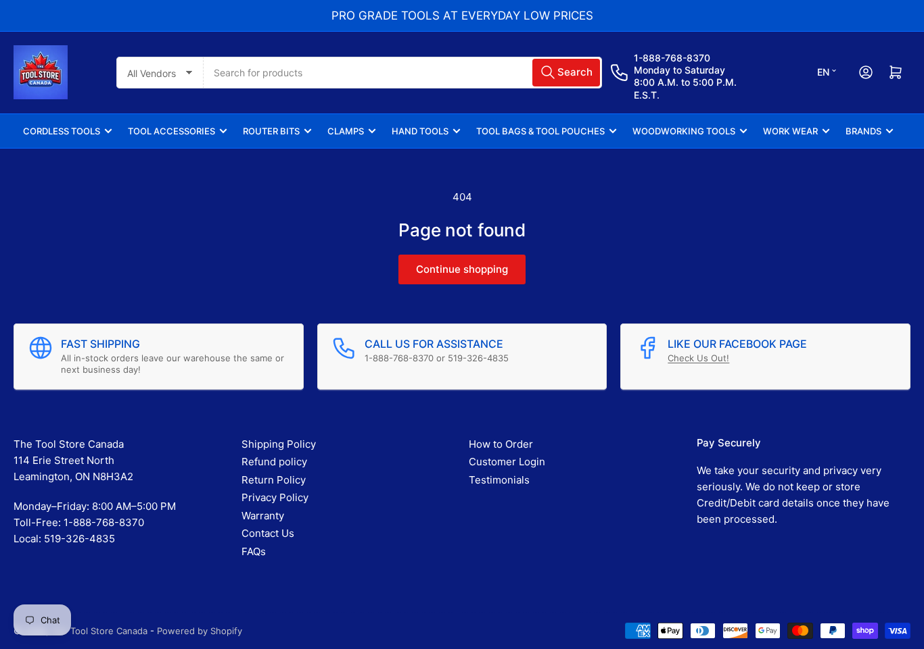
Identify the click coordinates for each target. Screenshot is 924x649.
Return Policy (273, 479)
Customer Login (507, 461)
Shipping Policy (278, 444)
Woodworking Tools (683, 131)
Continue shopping (462, 269)
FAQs (253, 551)
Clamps (345, 131)
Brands (863, 131)
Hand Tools (420, 131)
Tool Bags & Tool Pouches (540, 131)
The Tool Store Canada (99, 630)
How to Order (501, 444)
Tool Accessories (171, 131)
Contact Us (267, 533)
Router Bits (271, 131)
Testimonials (499, 479)
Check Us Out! (698, 358)
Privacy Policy (274, 497)
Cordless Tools (61, 131)
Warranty (262, 515)
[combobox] (402, 72)
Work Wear (790, 131)
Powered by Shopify (199, 630)
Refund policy (274, 461)
